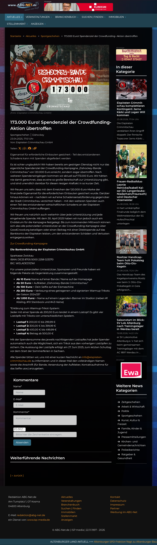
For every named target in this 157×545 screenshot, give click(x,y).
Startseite (15, 36)
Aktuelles (31, 36)
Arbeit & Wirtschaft (133, 406)
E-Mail (17, 399)
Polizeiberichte (130, 449)
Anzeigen (67, 519)
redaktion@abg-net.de (31, 515)
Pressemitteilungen (133, 437)
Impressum (117, 504)
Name (17, 386)
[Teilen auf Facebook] (29, 148)
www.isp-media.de (38, 519)
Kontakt (115, 497)
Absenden (22, 442)
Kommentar (21, 412)
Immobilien (68, 512)
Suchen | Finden (71, 508)
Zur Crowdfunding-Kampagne (29, 243)
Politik (125, 411)
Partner (114, 508)
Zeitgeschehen (130, 402)
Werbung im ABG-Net (123, 512)
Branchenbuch (70, 504)
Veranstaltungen (71, 500)
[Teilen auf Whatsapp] (24, 148)
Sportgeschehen (50, 36)
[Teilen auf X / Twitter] (19, 148)
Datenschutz (118, 500)
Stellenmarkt (69, 516)
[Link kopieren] (35, 148)
